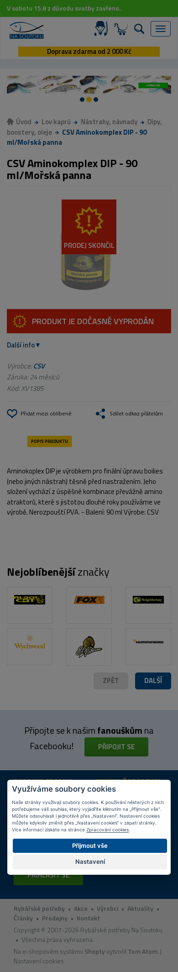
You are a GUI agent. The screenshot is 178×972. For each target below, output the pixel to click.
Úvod (23, 121)
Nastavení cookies (39, 961)
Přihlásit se (48, 875)
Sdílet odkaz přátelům (136, 413)
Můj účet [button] (102, 29)
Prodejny (55, 918)
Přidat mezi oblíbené (46, 413)
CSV (39, 366)
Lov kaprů (56, 121)
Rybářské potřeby (39, 908)
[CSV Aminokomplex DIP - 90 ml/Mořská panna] (89, 248)
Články (23, 918)
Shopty (94, 951)
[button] (153, 681)
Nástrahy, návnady (109, 121)
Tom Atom (142, 951)
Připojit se (116, 746)
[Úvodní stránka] (26, 30)
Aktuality (140, 908)
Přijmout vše (90, 845)
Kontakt (88, 918)
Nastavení (90, 861)
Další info (21, 345)
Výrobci (107, 908)
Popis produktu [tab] (49, 441)
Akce (81, 908)
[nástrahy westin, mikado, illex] (89, 85)
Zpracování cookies (107, 829)
